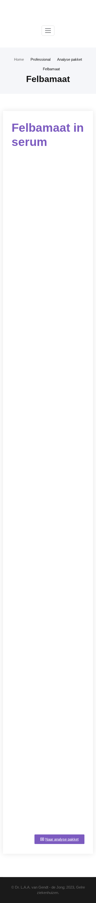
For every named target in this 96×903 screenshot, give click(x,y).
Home (19, 59)
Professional (40, 59)
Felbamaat (51, 69)
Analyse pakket (69, 59)
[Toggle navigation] (48, 30)
